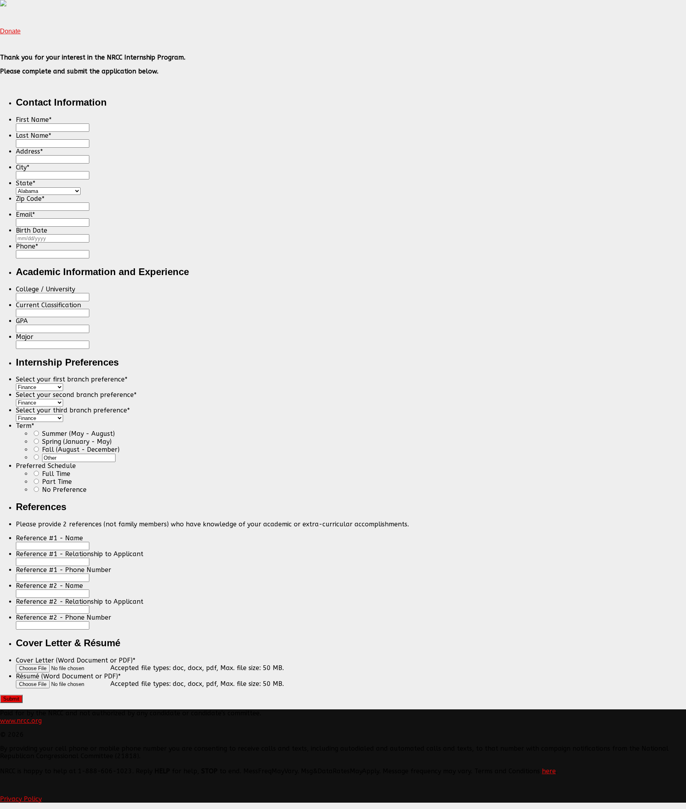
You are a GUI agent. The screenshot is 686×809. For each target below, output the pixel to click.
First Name (34, 119)
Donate (10, 31)
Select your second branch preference (76, 395)
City (22, 167)
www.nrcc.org (21, 720)
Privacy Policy (21, 799)
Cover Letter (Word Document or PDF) (75, 660)
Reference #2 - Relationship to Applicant (79, 601)
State (25, 183)
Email (25, 214)
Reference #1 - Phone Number (63, 570)
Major (24, 337)
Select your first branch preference (71, 379)
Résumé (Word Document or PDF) (68, 676)
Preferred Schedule (46, 466)
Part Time (57, 481)
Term (25, 426)
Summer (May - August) (78, 433)
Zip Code (30, 198)
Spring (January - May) (77, 441)
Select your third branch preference (73, 410)
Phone (27, 246)
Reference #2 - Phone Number (63, 617)
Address (29, 151)
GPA (22, 321)
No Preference (64, 489)
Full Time (56, 474)
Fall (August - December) (80, 449)
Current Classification (48, 305)
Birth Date (31, 230)
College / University (45, 289)
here (549, 771)
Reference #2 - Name (49, 585)
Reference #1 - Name (49, 538)
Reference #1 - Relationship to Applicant (79, 554)
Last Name (33, 135)
